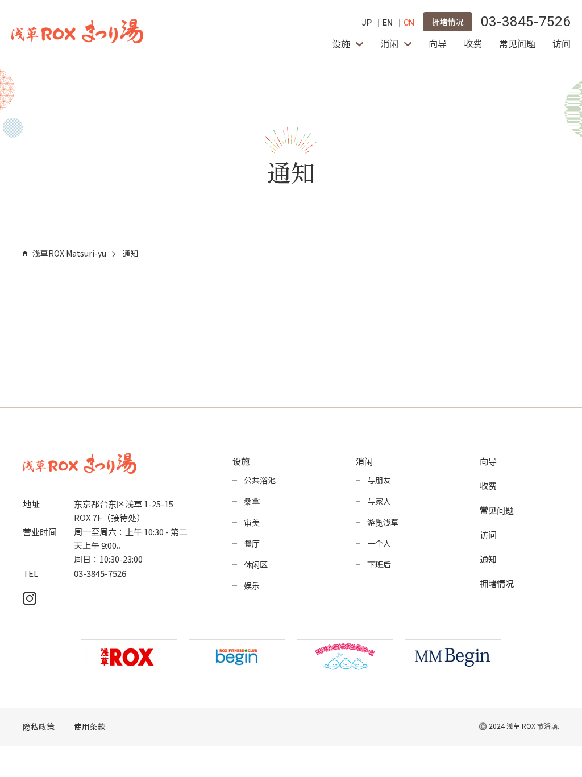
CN (409, 23)
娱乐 (252, 585)
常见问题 (517, 43)
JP (366, 23)
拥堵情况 (448, 21)
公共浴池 (260, 480)
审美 (252, 522)
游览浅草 (383, 522)
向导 (438, 43)
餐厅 (252, 543)
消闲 (389, 43)
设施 (341, 43)
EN (388, 23)
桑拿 (252, 501)
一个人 (379, 543)
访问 (561, 43)
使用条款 (90, 726)
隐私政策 (39, 726)
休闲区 (256, 564)
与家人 (379, 501)
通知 (488, 559)
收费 (473, 43)
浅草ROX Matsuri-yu (69, 253)
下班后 (379, 564)
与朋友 (379, 480)
